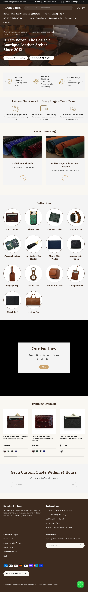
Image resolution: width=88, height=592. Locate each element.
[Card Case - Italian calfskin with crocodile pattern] (15, 421)
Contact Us (8, 539)
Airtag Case (33, 285)
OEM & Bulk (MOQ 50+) (55, 519)
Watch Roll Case (54, 285)
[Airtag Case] (33, 273)
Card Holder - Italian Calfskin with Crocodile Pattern (42, 438)
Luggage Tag (12, 285)
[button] (83, 7)
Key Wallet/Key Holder (33, 257)
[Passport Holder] (12, 244)
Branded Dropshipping (15, 58)
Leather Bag (33, 312)
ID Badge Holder (76, 285)
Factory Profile (55, 18)
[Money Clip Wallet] (54, 244)
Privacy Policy (9, 547)
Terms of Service (10, 552)
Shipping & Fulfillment (13, 543)
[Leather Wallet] (54, 217)
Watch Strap (76, 229)
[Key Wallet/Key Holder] (33, 244)
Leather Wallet (54, 229)
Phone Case (33, 229)
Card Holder (12, 229)
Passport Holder (12, 256)
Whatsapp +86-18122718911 (45, 2)
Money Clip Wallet (54, 257)
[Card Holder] (12, 217)
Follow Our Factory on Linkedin (59, 527)
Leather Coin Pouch (75, 257)
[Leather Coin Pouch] (75, 244)
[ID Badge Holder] (75, 273)
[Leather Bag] (33, 300)
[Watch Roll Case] (54, 273)
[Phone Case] (33, 217)
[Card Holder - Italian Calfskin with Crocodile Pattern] (44, 421)
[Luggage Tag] (12, 273)
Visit (44, 367)
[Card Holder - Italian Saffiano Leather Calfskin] (72, 421)
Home (6, 14)
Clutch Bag (12, 312)
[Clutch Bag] (12, 300)
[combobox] (48, 8)
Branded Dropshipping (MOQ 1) (59, 510)
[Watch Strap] (75, 217)
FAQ (60, 2)
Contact (6, 22)
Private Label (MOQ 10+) (41, 58)
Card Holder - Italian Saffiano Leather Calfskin (71, 437)
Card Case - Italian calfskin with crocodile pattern (15, 437)
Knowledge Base (53, 523)
